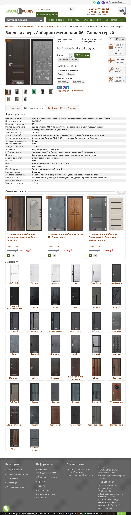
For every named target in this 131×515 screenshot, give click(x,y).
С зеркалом (111, 20)
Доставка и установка (47, 477)
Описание (15, 108)
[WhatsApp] (94, 3)
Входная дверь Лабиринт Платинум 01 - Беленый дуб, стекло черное (104, 237)
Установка (72, 108)
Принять (121, 513)
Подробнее (109, 513)
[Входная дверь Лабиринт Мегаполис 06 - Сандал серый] (29, 61)
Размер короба (64, 78)
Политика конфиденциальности (46, 471)
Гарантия (41, 481)
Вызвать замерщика (47, 14)
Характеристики (35, 108)
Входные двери (56, 20)
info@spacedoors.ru (106, 485)
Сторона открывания (67, 70)
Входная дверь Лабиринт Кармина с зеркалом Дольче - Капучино (23, 237)
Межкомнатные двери (18, 474)
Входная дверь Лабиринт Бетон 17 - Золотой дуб (65, 235)
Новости (41, 486)
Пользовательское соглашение (45, 496)
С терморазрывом (92, 20)
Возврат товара (44, 490)
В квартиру (73, 20)
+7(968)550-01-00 (98, 11)
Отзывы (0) (56, 108)
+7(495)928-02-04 (98, 9)
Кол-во (60, 55)
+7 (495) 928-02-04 (107, 482)
